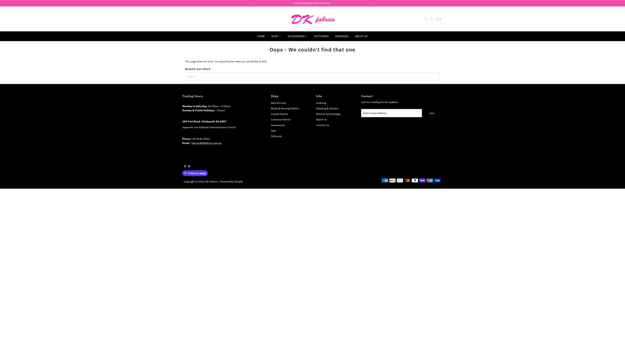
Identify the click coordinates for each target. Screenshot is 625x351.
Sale (273, 130)
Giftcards (276, 136)
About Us (321, 119)
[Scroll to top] (618, 344)
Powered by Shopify (231, 181)
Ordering (321, 102)
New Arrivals (278, 102)
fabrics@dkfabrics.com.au (206, 143)
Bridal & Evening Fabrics (285, 108)
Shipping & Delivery (327, 108)
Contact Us (322, 125)
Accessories (278, 125)
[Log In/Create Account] (431, 19)
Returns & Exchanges (328, 114)
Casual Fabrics (279, 114)
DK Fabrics (211, 181)
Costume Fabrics (281, 119)
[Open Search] (426, 19)
